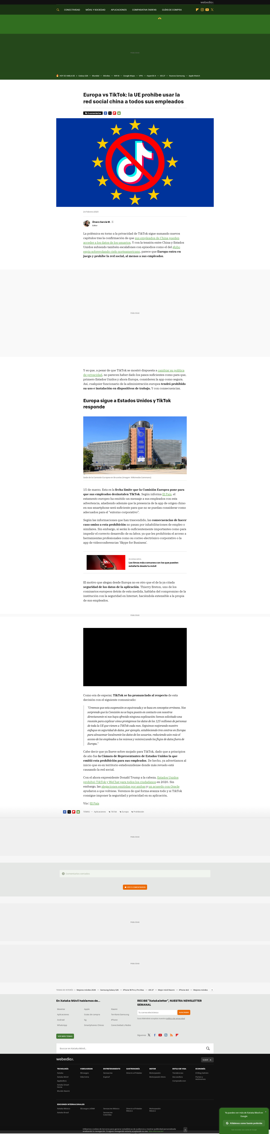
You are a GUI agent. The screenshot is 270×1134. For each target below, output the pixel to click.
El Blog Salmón (201, 1073)
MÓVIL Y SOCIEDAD (95, 9)
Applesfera (62, 1080)
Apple (87, 1009)
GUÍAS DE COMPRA (172, 9)
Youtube (207, 9)
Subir (205, 1059)
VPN (141, 75)
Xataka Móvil (62, 1076)
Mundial (95, 75)
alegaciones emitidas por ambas (123, 786)
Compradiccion (179, 1080)
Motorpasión (155, 1073)
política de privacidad (175, 1018)
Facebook (105, 113)
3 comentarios (94, 113)
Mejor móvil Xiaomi (166, 989)
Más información (156, 1131)
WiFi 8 (116, 75)
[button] (102, 221)
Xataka (60, 1073)
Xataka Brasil (63, 1112)
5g (85, 1019)
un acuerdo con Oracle (163, 786)
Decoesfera (177, 1076)
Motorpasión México (155, 1109)
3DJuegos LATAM (87, 1108)
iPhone (114, 1019)
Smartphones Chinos (94, 1025)
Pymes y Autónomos (200, 1077)
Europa (125, 811)
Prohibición (138, 811)
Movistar (61, 1009)
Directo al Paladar (134, 1073)
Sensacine (107, 1073)
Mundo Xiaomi (63, 1091)
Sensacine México (111, 1108)
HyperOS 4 (151, 75)
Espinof (106, 1076)
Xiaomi (114, 1009)
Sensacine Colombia (107, 1113)
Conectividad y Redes (121, 1025)
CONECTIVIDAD (72, 9)
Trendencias (177, 1073)
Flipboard (197, 9)
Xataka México (63, 1108)
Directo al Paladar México (134, 1109)
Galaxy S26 (83, 75)
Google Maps (129, 75)
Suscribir (184, 1012)
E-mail (119, 113)
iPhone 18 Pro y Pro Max (133, 989)
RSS (171, 1034)
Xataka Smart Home (63, 1085)
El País (166, 494)
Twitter (212, 9)
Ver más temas (65, 1036)
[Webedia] (207, 2)
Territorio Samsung (120, 1014)
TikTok (114, 811)
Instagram (202, 9)
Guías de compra (92, 1014)
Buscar (208, 1048)
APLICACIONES (119, 9)
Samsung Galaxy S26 (109, 989)
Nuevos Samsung (177, 75)
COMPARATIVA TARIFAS (144, 9)
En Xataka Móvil (135, 559)
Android (61, 1019)
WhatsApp (62, 1025)
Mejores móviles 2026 (86, 989)
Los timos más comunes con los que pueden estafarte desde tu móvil (153, 564)
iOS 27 (162, 75)
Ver (136, 887)
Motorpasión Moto (157, 1076)
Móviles (106, 75)
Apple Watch (194, 75)
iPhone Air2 (184, 989)
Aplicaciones (100, 811)
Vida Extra (84, 1076)
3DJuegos (84, 1073)
